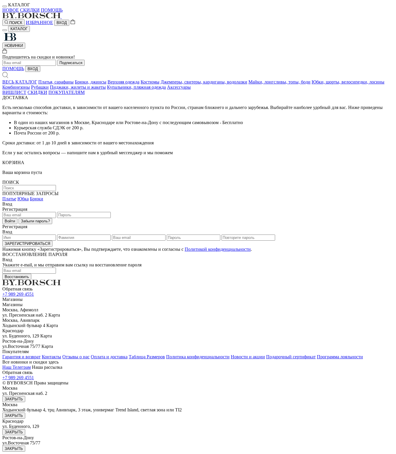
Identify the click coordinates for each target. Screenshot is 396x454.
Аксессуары (179, 87)
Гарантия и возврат (21, 356)
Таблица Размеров (147, 356)
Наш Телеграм (16, 367)
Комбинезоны (16, 87)
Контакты (51, 356)
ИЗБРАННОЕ (39, 22)
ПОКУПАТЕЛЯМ (66, 92)
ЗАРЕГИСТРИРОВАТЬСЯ (27, 243)
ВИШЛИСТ (14, 92)
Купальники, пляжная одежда (136, 87)
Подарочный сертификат (291, 356)
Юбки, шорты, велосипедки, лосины (348, 81)
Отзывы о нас (76, 356)
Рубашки (40, 87)
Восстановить (17, 277)
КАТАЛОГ (19, 29)
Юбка (23, 198)
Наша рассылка (47, 367)
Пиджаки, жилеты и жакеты (78, 87)
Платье (9, 198)
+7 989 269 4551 (18, 294)
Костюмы (150, 81)
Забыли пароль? (35, 221)
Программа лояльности (340, 356)
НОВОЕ (10, 10)
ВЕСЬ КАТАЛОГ (19, 81)
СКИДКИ (30, 10)
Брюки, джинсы (90, 81)
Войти (10, 221)
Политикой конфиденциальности (218, 249)
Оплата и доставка (109, 356)
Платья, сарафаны (56, 81)
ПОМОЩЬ (52, 10)
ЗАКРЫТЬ (14, 399)
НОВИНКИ (14, 45)
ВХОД (62, 23)
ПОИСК (15, 23)
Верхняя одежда (123, 81)
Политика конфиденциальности (198, 356)
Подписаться (70, 63)
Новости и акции (248, 356)
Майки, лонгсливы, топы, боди (279, 81)
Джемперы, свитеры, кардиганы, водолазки (204, 81)
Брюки (36, 198)
